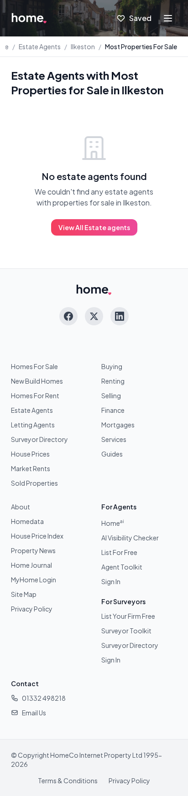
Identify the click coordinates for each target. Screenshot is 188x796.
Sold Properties (34, 483)
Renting (113, 381)
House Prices (30, 454)
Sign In (110, 581)
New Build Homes (37, 381)
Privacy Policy (31, 609)
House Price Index (37, 536)
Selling (111, 395)
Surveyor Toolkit (126, 631)
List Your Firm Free (128, 616)
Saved (140, 18)
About (20, 507)
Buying (111, 366)
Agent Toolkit (121, 567)
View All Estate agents (94, 227)
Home (112, 523)
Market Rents (30, 468)
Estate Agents (40, 46)
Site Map (24, 594)
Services (113, 439)
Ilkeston (83, 46)
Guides (112, 454)
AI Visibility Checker (130, 538)
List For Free (119, 552)
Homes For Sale (34, 366)
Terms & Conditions (68, 780)
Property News (33, 550)
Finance (113, 410)
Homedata (27, 521)
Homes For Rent (35, 395)
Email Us (34, 713)
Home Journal (31, 565)
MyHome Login (33, 579)
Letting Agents (33, 425)
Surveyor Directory (39, 439)
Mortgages (118, 425)
